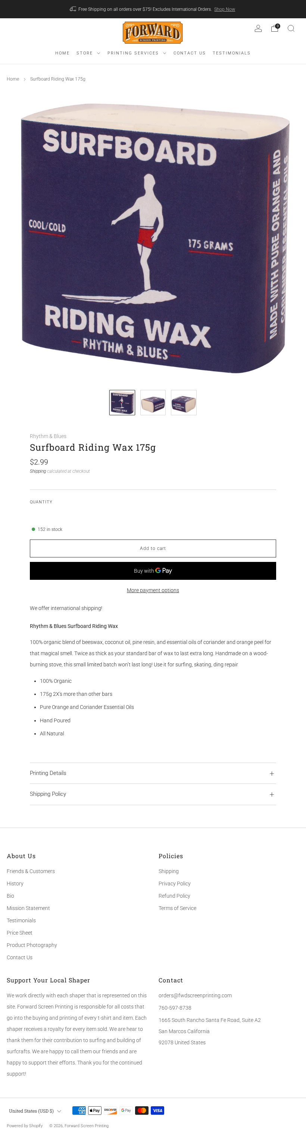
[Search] (291, 28)
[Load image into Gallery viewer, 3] (184, 403)
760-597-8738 (175, 1008)
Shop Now (224, 9)
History (15, 884)
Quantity (41, 502)
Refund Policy (174, 896)
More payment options (153, 590)
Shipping (38, 471)
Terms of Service (177, 908)
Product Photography (32, 945)
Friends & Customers (31, 871)
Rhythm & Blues (48, 436)
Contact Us (19, 957)
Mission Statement (28, 908)
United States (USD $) (31, 1111)
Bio (10, 896)
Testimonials (21, 920)
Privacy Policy (175, 884)
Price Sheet (19, 933)
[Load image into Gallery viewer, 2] (153, 403)
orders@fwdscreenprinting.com (195, 995)
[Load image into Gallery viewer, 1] (122, 403)
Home (13, 79)
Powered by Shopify (25, 1125)
